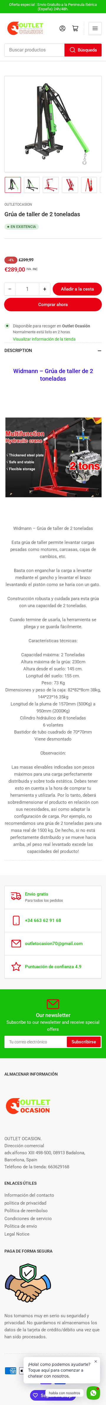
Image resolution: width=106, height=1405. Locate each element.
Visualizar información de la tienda (44, 339)
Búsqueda (87, 50)
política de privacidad (25, 1203)
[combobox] (53, 50)
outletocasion (18, 204)
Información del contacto (29, 1195)
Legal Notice (16, 1234)
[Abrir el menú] (95, 28)
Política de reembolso (26, 1210)
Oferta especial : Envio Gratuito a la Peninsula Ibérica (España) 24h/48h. (53, 6)
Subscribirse (84, 1042)
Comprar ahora (53, 304)
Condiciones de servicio (28, 1218)
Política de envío (20, 1226)
